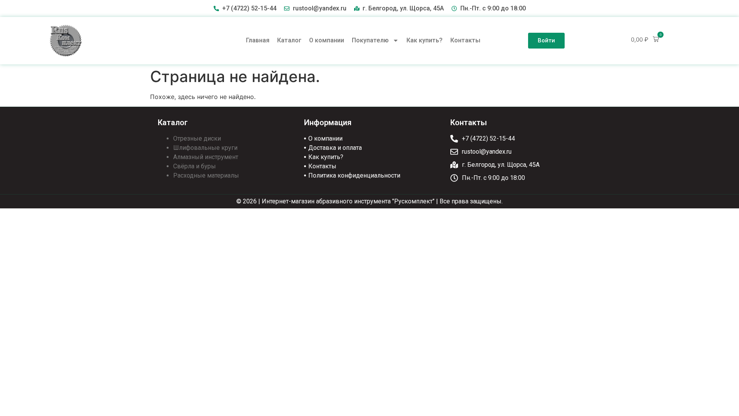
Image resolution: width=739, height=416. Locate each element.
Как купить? (424, 40)
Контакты (465, 40)
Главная (257, 40)
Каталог (289, 40)
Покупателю (370, 40)
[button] (645, 39)
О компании (326, 40)
